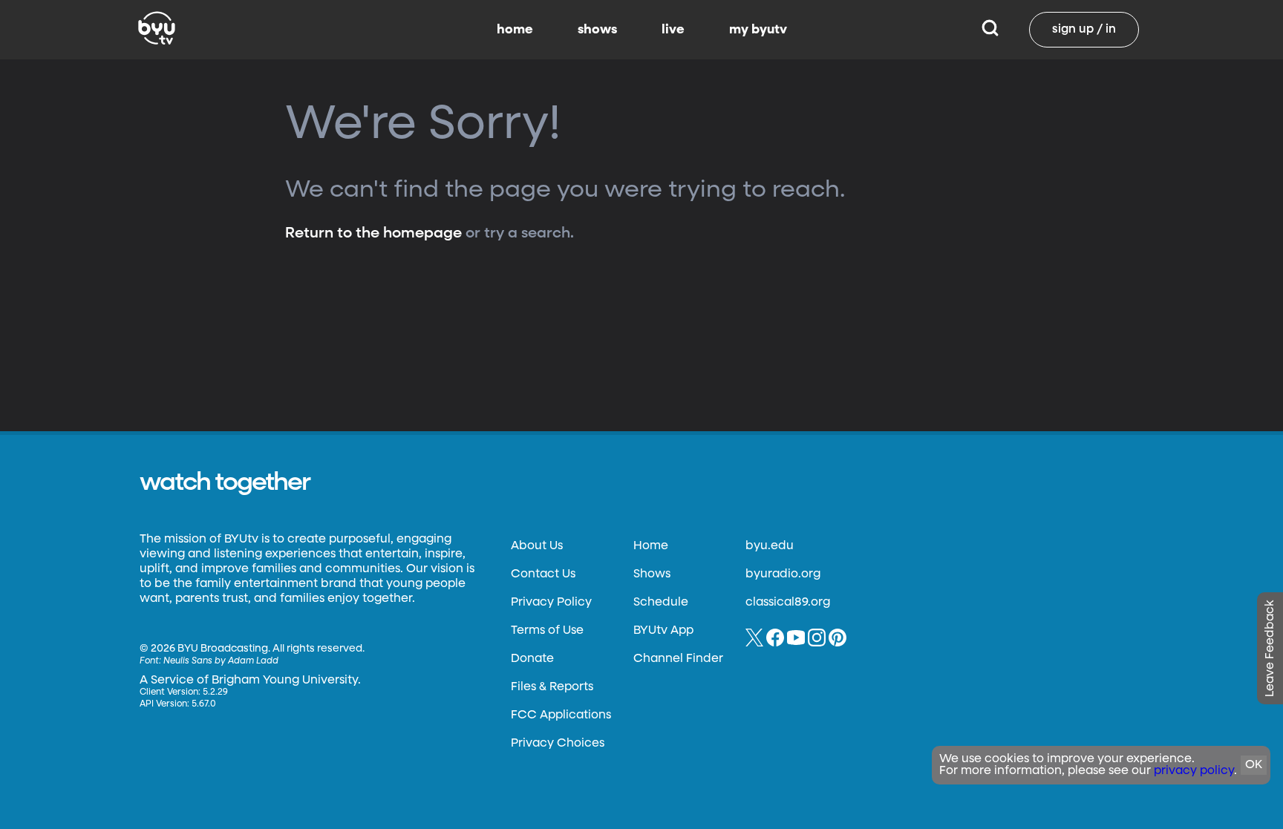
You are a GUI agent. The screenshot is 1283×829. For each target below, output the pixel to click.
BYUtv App (663, 631)
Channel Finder (678, 659)
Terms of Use (547, 631)
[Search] (990, 29)
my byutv (758, 29)
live (673, 29)
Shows (651, 574)
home (515, 29)
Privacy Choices (557, 744)
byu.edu (769, 546)
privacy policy (1194, 771)
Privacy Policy (551, 603)
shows (597, 29)
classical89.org (787, 603)
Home (650, 546)
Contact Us (543, 574)
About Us (537, 546)
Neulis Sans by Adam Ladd (220, 661)
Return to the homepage (373, 233)
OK (1253, 765)
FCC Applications (561, 715)
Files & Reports (552, 687)
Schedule (660, 603)
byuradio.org (782, 574)
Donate (532, 659)
